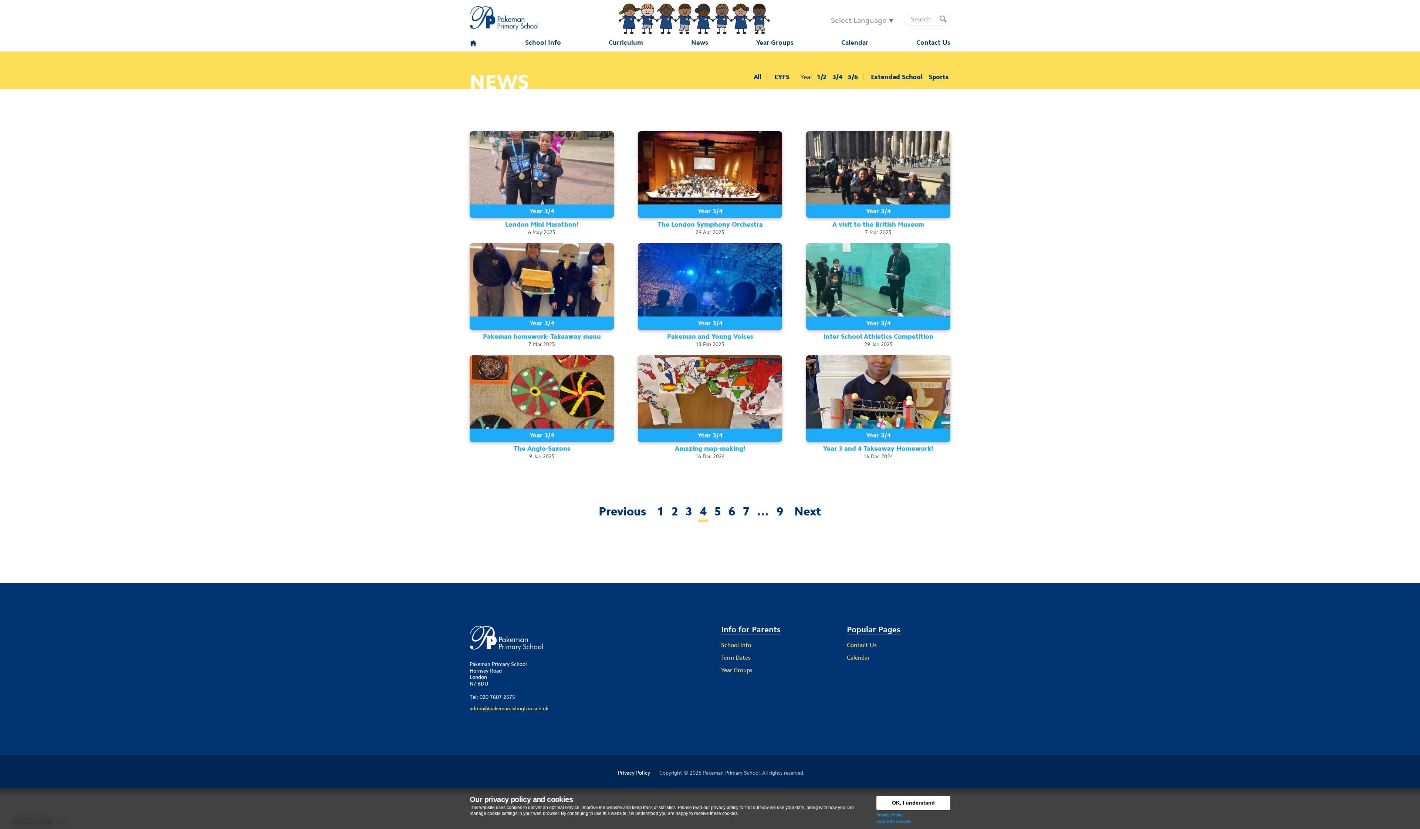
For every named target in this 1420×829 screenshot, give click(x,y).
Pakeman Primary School (731, 773)
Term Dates (736, 657)
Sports (939, 77)
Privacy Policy (889, 815)
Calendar (858, 657)
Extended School (897, 77)
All (757, 77)
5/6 (853, 77)
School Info (736, 645)
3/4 (837, 77)
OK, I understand (913, 803)
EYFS (782, 77)
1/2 (821, 77)
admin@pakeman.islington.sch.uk (509, 708)
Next (807, 511)
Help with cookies (893, 821)
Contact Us (862, 645)
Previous (622, 511)
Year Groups (737, 670)
